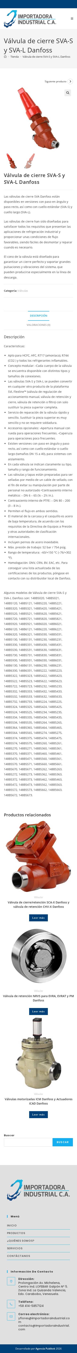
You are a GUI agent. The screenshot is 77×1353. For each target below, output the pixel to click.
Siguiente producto (55, 81)
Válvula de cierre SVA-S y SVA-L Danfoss (46, 56)
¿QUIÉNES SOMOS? (20, 1241)
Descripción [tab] (38, 315)
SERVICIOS (14, 1248)
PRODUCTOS (16, 1233)
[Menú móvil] (72, 19)
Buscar (9, 1135)
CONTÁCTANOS (18, 1256)
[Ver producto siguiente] (70, 81)
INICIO (12, 1225)
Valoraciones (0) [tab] (38, 325)
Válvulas (23, 291)
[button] (67, 93)
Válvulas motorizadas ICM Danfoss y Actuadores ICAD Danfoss (38, 1101)
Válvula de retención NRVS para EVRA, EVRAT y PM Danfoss (38, 998)
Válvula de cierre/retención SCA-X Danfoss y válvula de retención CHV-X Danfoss (38, 904)
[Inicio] (5, 56)
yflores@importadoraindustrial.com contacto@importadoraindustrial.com (44, 1323)
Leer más (38, 917)
